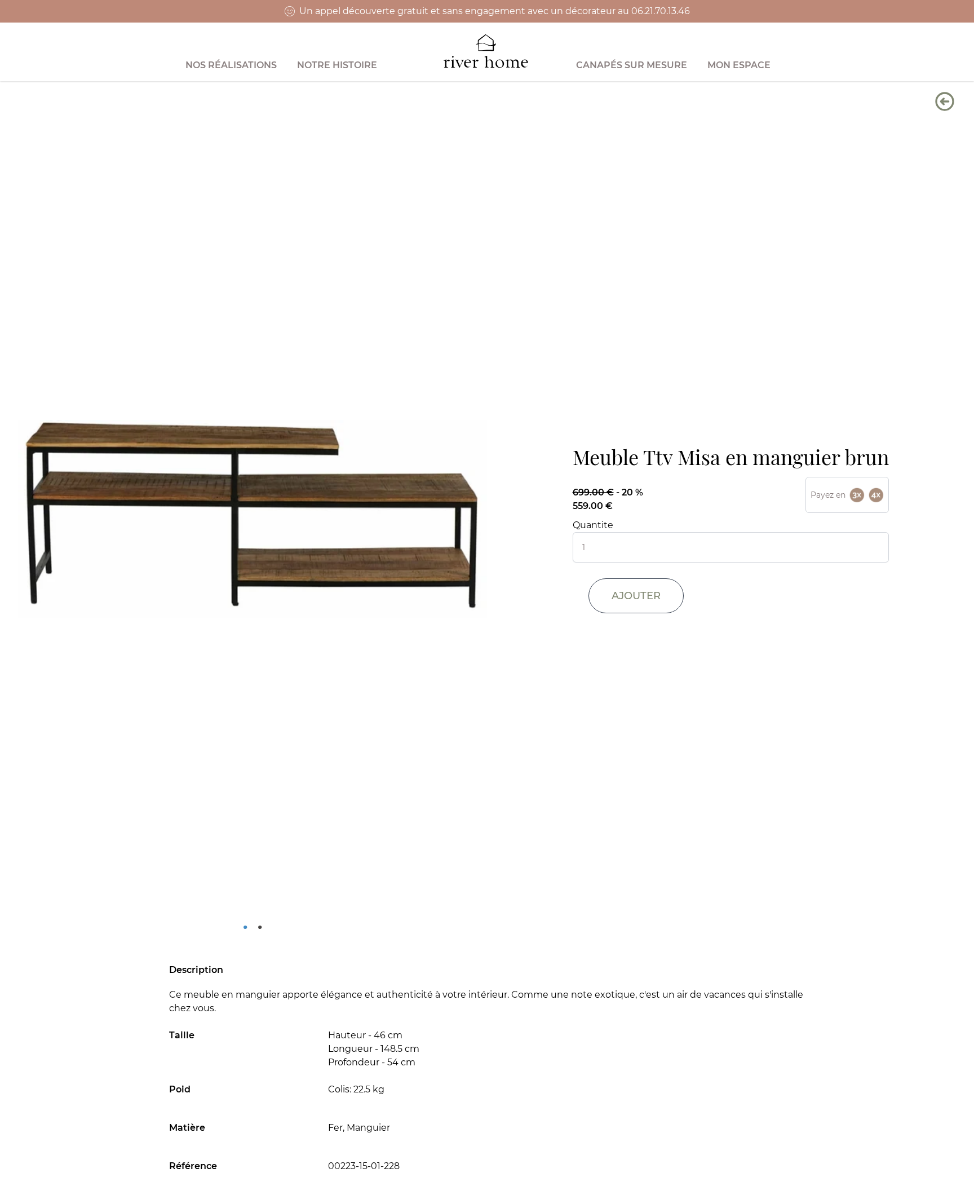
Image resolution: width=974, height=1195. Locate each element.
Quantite (593, 525)
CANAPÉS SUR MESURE (631, 65)
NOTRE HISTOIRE (337, 65)
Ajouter (636, 596)
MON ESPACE (739, 65)
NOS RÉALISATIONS (231, 65)
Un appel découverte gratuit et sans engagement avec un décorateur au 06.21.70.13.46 (494, 11)
